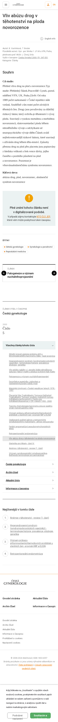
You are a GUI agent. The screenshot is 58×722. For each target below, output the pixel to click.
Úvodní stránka (11, 598)
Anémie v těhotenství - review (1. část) (26, 448)
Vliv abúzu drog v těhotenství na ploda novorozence (32, 438)
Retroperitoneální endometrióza (23, 433)
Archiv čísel (12, 472)
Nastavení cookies (11, 642)
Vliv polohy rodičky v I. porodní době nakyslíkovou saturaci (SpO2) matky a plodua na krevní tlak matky (32, 371)
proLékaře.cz (16, 5)
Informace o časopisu (17, 488)
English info (49, 39)
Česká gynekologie (16, 464)
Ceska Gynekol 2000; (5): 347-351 (33, 58)
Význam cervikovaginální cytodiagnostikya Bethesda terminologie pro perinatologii (28, 454)
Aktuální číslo (13, 480)
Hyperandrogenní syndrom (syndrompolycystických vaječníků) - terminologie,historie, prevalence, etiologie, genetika (32, 363)
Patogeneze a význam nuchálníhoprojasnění (20, 275)
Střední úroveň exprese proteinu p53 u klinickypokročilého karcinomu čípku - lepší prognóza (32, 355)
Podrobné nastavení (18, 716)
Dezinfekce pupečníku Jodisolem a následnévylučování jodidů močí (24, 383)
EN (54, 4)
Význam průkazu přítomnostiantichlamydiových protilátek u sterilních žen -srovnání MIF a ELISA (30, 414)
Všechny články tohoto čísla (20, 345)
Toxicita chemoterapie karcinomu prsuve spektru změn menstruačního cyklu (30, 407)
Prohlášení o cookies (13, 638)
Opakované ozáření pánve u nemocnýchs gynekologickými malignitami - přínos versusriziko (31, 421)
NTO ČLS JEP (43, 216)
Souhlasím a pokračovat (40, 716)
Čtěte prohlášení (26, 665)
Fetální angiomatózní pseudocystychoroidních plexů (29, 428)
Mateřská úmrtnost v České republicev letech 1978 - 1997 (32, 389)
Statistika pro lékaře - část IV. (21, 443)
